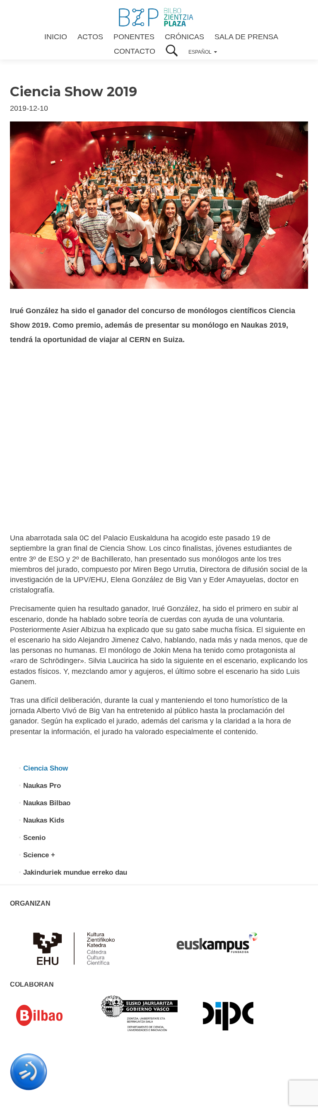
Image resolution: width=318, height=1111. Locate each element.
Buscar (172, 51)
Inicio (55, 37)
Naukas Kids (43, 820)
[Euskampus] (217, 939)
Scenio (34, 838)
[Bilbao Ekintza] (51, 1015)
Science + (39, 855)
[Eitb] (28, 1071)
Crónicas (184, 37)
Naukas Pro (42, 786)
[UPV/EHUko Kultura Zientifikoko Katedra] (76, 948)
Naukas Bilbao (46, 803)
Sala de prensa (246, 37)
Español (200, 52)
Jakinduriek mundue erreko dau (75, 872)
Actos (90, 37)
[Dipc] (228, 1015)
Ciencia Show (45, 768)
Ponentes (133, 37)
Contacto (134, 51)
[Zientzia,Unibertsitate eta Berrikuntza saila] (139, 1013)
